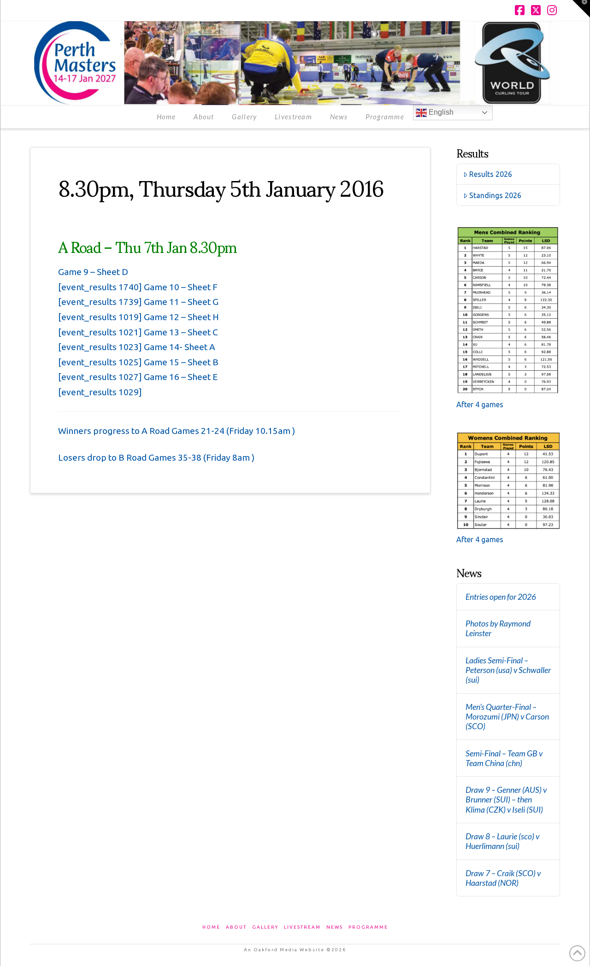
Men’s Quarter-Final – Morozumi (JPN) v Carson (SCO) (507, 716)
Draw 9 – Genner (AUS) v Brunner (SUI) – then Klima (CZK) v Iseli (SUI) (506, 799)
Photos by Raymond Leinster (498, 628)
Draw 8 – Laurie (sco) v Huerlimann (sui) (502, 841)
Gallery (265, 927)
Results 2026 (490, 174)
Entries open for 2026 (501, 597)
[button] (581, 9)
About (236, 927)
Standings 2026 (495, 195)
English (440, 112)
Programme (368, 927)
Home (211, 927)
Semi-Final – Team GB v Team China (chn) (504, 758)
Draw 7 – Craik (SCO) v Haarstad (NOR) (503, 878)
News (334, 927)
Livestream (302, 927)
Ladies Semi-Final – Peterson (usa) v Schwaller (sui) (508, 670)
